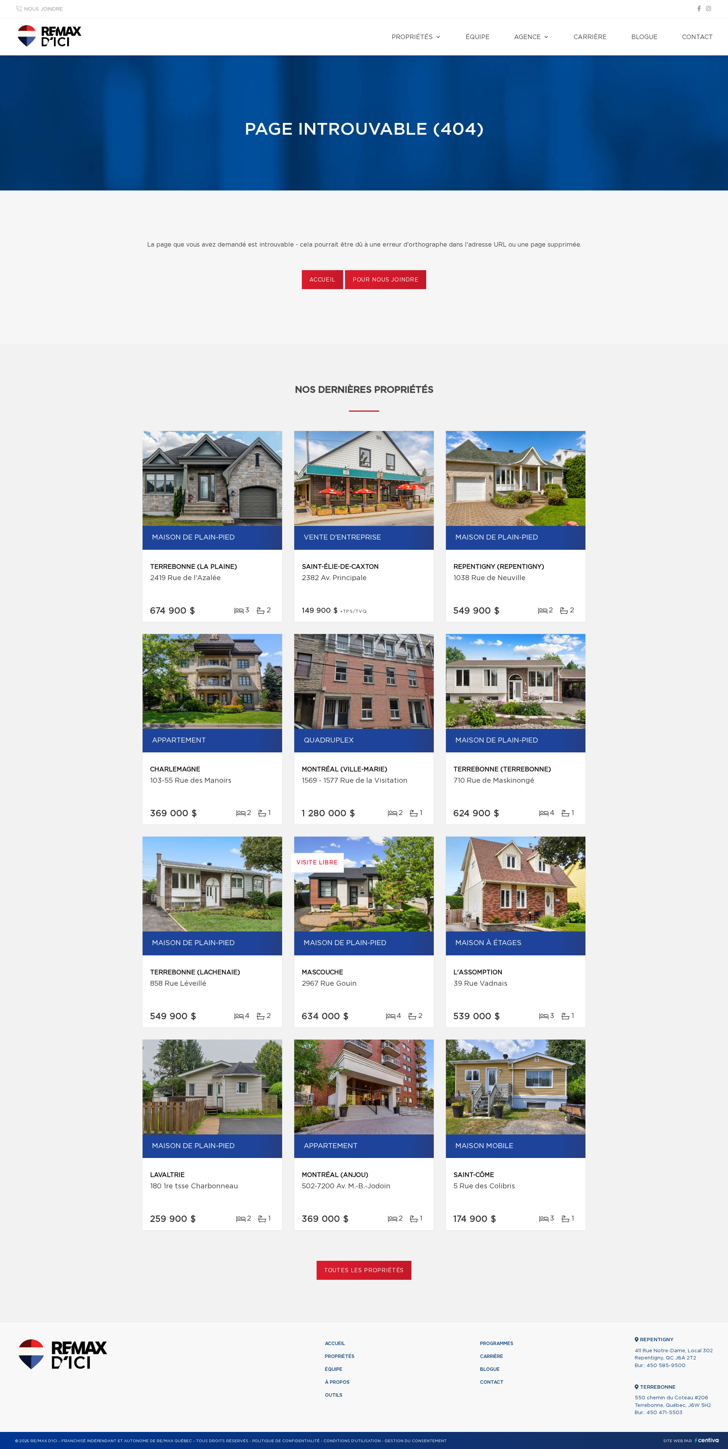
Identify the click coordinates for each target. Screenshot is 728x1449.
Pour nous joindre (386, 280)
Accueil (322, 280)
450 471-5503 (664, 1412)
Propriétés (412, 37)
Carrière (590, 37)
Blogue (644, 37)
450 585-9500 (666, 1365)
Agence (527, 37)
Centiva (707, 1440)
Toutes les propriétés (364, 1270)
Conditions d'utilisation (352, 1441)
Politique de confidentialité (286, 1441)
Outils (333, 1395)
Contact (697, 37)
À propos (337, 1382)
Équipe (478, 37)
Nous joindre (43, 9)
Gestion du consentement (415, 1441)
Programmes (496, 1343)
